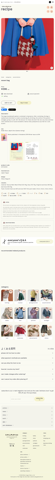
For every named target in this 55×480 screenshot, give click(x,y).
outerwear (25, 448)
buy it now (24, 103)
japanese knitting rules (47, 444)
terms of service (24, 468)
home (2, 77)
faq (44, 440)
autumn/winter (16, 77)
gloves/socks (36, 445)
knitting (24, 435)
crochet (24, 438)
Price (2, 86)
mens (34, 438)
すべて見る (51, 348)
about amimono (24, 454)
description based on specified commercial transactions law (25, 461)
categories (8, 77)
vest (24, 445)
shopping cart (46, 438)
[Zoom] (51, 68)
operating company (25, 471)
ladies (34, 435)
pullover (35, 440)
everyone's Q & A (44, 241)
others (34, 448)
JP (50, 2)
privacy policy (23, 457)
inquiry (22, 465)
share (2, 107)
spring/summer (26, 440)
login (44, 435)
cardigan (35, 443)
